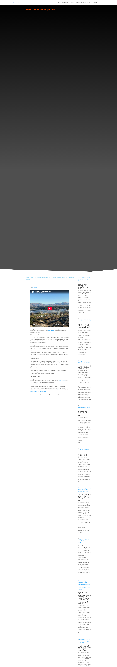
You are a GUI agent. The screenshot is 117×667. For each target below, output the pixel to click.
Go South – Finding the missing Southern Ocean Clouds (84, 547)
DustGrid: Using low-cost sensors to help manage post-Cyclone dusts (84, 648)
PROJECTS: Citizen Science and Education (56, 277)
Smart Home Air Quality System (83, 454)
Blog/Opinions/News (81, 2)
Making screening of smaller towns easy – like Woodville (84, 367)
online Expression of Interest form (38, 391)
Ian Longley (34, 287)
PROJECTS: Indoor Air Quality (84, 464)
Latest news (80, 334)
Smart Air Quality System (55, 389)
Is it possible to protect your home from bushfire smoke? (83, 413)
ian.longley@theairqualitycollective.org (40, 383)
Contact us (95, 2)
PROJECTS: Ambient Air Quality (84, 515)
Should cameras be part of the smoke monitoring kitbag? (84, 325)
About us (89, 2)
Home (59, 2)
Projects (72, 2)
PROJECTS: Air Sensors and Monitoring (38, 277)
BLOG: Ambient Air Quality (83, 374)
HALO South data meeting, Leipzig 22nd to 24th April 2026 (83, 286)
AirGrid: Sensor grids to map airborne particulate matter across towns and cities (84, 497)
